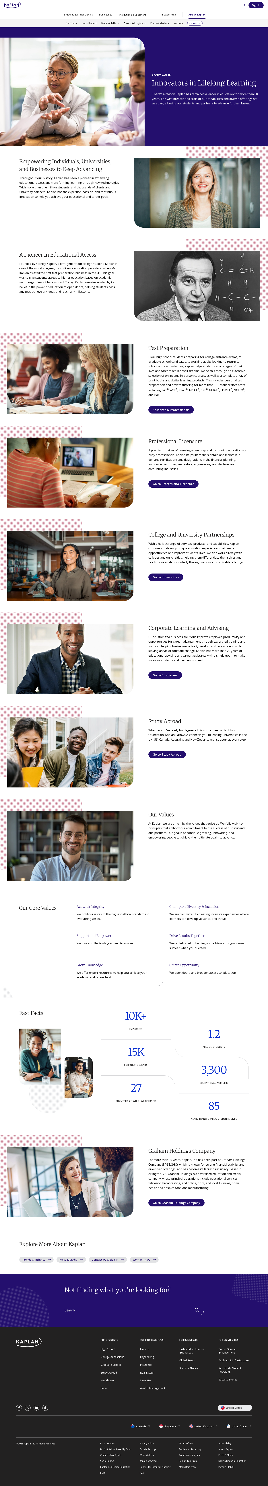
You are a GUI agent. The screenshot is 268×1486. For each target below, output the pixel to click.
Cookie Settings (148, 1449)
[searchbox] (134, 1310)
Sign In (256, 5)
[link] (19, 1408)
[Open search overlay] (244, 5)
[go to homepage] (58, 1343)
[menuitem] (79, 15)
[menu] (168, 15)
